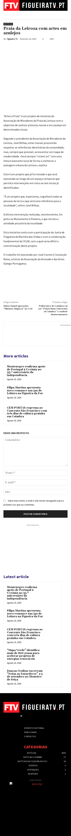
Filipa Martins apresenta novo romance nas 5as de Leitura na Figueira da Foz (25, 390)
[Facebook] (17, 47)
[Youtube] (48, 719)
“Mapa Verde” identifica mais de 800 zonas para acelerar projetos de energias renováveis (23, 655)
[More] (49, 47)
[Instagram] (30, 719)
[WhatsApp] (41, 47)
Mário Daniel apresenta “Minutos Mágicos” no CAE (18, 307)
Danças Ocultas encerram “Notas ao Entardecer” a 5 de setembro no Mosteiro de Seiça (25, 675)
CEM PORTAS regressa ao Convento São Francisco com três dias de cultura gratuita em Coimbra (27, 412)
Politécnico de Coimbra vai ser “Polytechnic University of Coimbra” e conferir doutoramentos (53, 310)
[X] (25, 47)
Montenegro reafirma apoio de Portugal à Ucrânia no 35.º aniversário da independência (26, 371)
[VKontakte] (42, 719)
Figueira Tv (12, 38)
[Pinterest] (33, 47)
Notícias (8, 24)
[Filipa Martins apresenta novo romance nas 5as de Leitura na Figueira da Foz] (56, 393)
